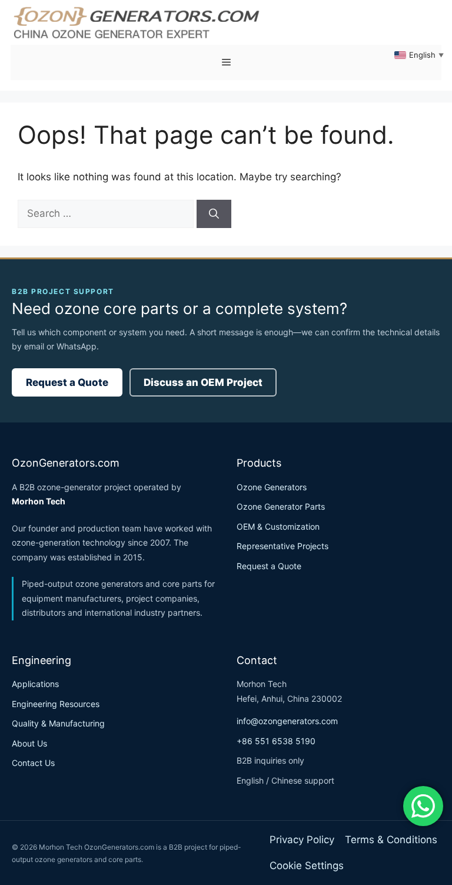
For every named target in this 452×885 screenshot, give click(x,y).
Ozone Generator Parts (281, 506)
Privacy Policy (302, 840)
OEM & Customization (278, 526)
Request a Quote (67, 382)
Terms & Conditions (391, 840)
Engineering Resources (55, 704)
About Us (29, 743)
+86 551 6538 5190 (276, 741)
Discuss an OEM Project (203, 382)
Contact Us (33, 763)
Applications (35, 684)
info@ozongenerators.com (287, 721)
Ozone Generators (272, 487)
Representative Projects (282, 546)
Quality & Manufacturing (58, 723)
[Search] (214, 214)
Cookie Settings (307, 865)
